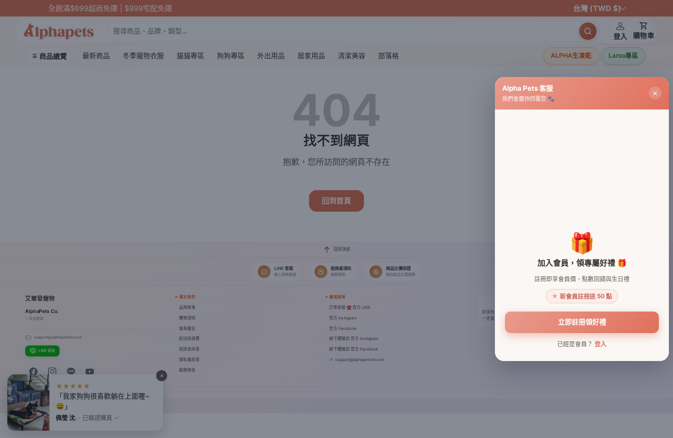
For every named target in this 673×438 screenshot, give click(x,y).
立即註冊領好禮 (582, 322)
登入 (601, 343)
